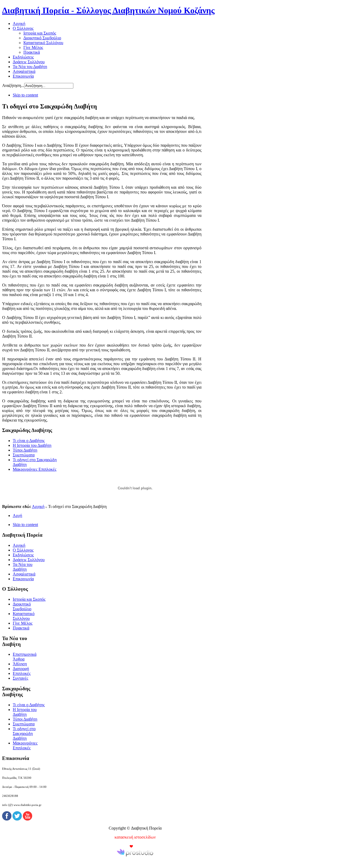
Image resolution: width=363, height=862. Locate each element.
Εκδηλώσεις (23, 555)
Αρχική (38, 506)
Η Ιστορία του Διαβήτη (32, 445)
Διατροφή (21, 668)
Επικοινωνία (23, 579)
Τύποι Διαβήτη (25, 450)
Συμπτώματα (24, 455)
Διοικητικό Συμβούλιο (22, 606)
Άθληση (20, 664)
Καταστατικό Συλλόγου (24, 616)
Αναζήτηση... (13, 85)
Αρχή (17, 515)
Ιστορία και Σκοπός (29, 599)
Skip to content (25, 95)
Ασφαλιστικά (24, 574)
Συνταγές (20, 678)
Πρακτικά (21, 628)
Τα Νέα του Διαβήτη (22, 566)
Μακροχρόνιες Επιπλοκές (34, 469)
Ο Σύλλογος (23, 550)
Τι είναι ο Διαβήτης (29, 440)
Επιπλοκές (22, 673)
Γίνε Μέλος (22, 623)
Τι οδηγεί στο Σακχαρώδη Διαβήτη (24, 733)
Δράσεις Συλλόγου (29, 559)
